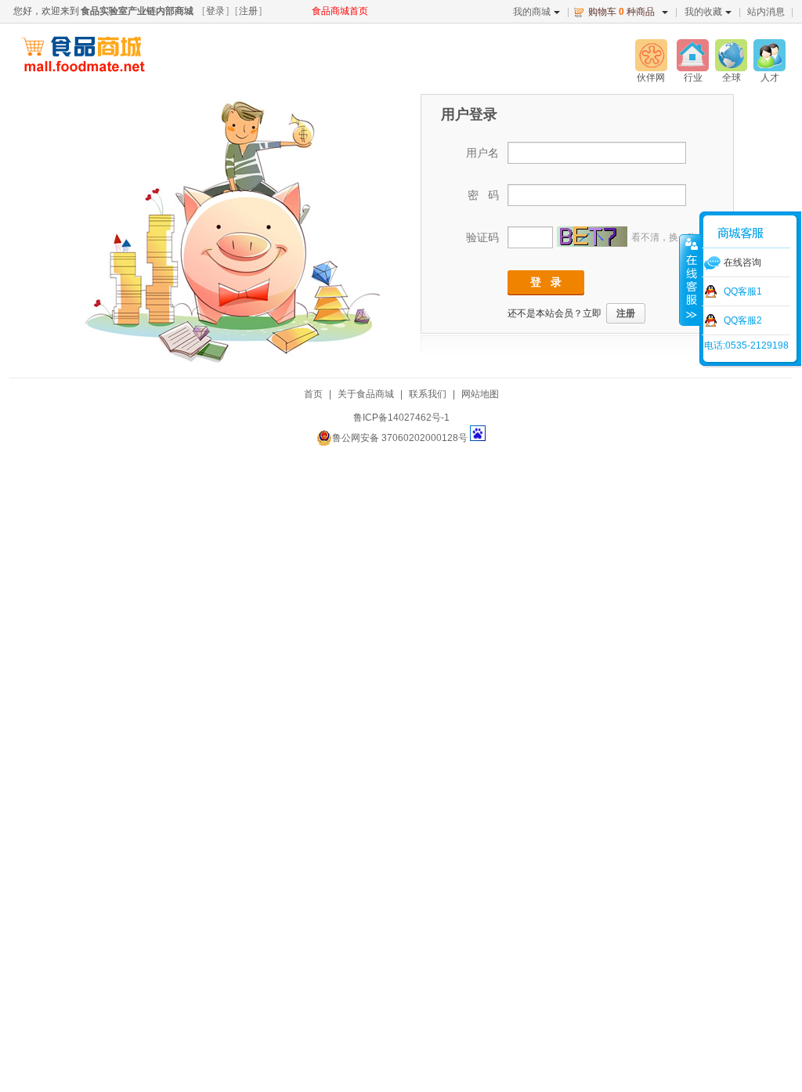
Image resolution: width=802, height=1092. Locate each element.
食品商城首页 (340, 10)
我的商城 (532, 11)
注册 (248, 10)
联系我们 (427, 394)
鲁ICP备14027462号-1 (401, 417)
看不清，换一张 (664, 237)
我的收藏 (703, 11)
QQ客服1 (743, 291)
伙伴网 (651, 77)
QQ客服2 (743, 320)
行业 (693, 77)
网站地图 (480, 394)
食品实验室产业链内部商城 (137, 10)
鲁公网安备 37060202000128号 (400, 437)
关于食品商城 (366, 394)
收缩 (690, 279)
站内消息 (766, 11)
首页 (313, 394)
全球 (731, 77)
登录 (215, 10)
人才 (769, 77)
